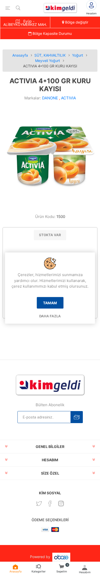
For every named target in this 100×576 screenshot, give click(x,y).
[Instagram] (61, 503)
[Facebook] (50, 503)
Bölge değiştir (76, 22)
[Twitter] (39, 503)
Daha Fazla (50, 316)
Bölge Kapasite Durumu (52, 33)
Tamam (50, 302)
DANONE (50, 98)
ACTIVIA (68, 98)
